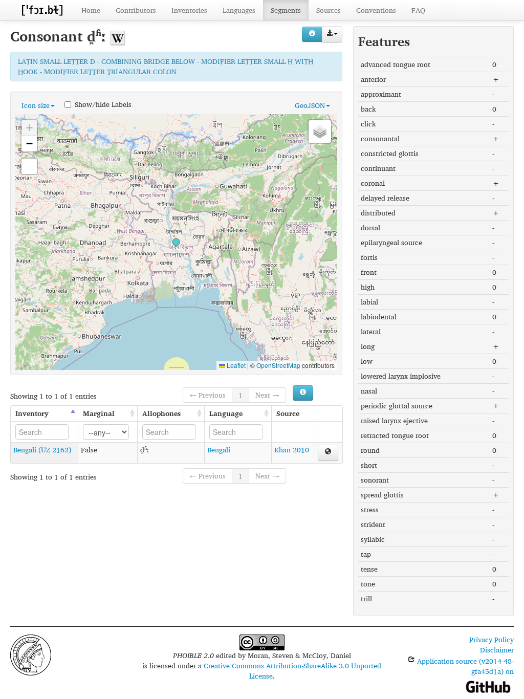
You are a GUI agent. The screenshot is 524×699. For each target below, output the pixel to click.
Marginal (99, 413)
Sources (328, 10)
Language (226, 413)
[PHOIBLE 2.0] (42, 10)
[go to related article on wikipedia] (118, 36)
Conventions (376, 10)
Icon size (35, 105)
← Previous (207, 395)
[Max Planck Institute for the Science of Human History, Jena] (30, 654)
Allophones (161, 413)
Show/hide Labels (103, 104)
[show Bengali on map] (328, 453)
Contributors (136, 10)
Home (90, 10)
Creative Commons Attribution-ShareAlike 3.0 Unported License (292, 671)
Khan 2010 (291, 449)
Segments (286, 10)
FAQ (418, 10)
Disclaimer (497, 650)
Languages (239, 10)
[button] (176, 242)
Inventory (32, 413)
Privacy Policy (491, 639)
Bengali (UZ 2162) (42, 449)
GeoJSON (310, 105)
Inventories (189, 10)
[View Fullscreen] (29, 166)
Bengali (218, 449)
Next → (267, 395)
